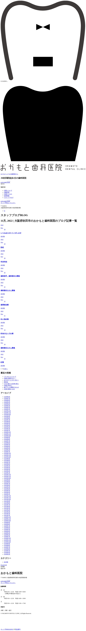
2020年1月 (7, 536)
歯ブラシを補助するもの (11, 387)
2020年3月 (7, 533)
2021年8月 (7, 503)
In (4, 211)
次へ (6, 369)
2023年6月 (7, 464)
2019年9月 (7, 543)
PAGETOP (4, 565)
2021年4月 (7, 510)
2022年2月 (7, 492)
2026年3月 (7, 405)
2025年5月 (7, 423)
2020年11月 (7, 519)
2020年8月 (7, 524)
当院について (8, 190)
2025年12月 (7, 411)
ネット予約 (7, 629)
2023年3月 (7, 469)
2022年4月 (7, 488)
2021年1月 (7, 515)
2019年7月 (7, 547)
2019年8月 (7, 545)
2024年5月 (7, 444)
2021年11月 (7, 497)
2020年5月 (7, 529)
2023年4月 (7, 467)
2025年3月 (7, 427)
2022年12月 (7, 474)
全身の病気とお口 (9, 389)
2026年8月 (7, 397)
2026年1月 (7, 409)
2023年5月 (7, 465)
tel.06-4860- (5, 182)
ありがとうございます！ (11, 380)
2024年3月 (7, 448)
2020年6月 (7, 527)
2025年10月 (7, 414)
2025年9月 (7, 416)
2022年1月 (7, 494)
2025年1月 (7, 430)
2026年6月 (7, 400)
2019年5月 (7, 550)
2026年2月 (7, 407)
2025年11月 (7, 412)
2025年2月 (7, 428)
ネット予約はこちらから (8, 203)
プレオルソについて (10, 376)
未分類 (6, 562)
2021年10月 (7, 499)
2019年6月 (7, 549)
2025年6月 (7, 421)
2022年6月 (7, 485)
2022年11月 (7, 476)
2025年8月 (7, 418)
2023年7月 (7, 462)
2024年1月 (7, 451)
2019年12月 (7, 538)
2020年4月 (7, 531)
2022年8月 (7, 481)
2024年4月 (7, 446)
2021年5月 (7, 508)
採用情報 (6, 196)
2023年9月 (7, 458)
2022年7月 (7, 483)
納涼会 (6, 382)
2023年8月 (7, 460)
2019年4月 (7, 552)
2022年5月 (7, 487)
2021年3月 (7, 511)
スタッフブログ (8, 197)
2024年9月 (7, 437)
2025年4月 (7, 425)
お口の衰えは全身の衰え (11, 383)
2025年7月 (7, 419)
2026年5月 (7, 402)
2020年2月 (7, 534)
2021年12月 (7, 496)
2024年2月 (7, 450)
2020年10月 (7, 520)
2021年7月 (7, 504)
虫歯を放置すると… (10, 378)
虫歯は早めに (8, 385)
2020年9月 (7, 522)
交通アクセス (8, 194)
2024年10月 (7, 435)
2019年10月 (7, 542)
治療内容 (6, 192)
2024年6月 (7, 442)
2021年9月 (7, 501)
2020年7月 (7, 526)
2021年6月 (7, 506)
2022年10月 (7, 478)
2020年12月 (7, 517)
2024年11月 (7, 434)
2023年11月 (7, 455)
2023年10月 (7, 457)
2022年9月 (7, 480)
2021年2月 (7, 513)
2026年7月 (7, 398)
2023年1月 (7, 473)
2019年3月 (7, 554)
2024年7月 (7, 441)
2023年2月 (7, 471)
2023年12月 (7, 453)
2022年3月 (7, 490)
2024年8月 (7, 439)
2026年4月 (7, 404)
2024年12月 (7, 432)
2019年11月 (7, 540)
